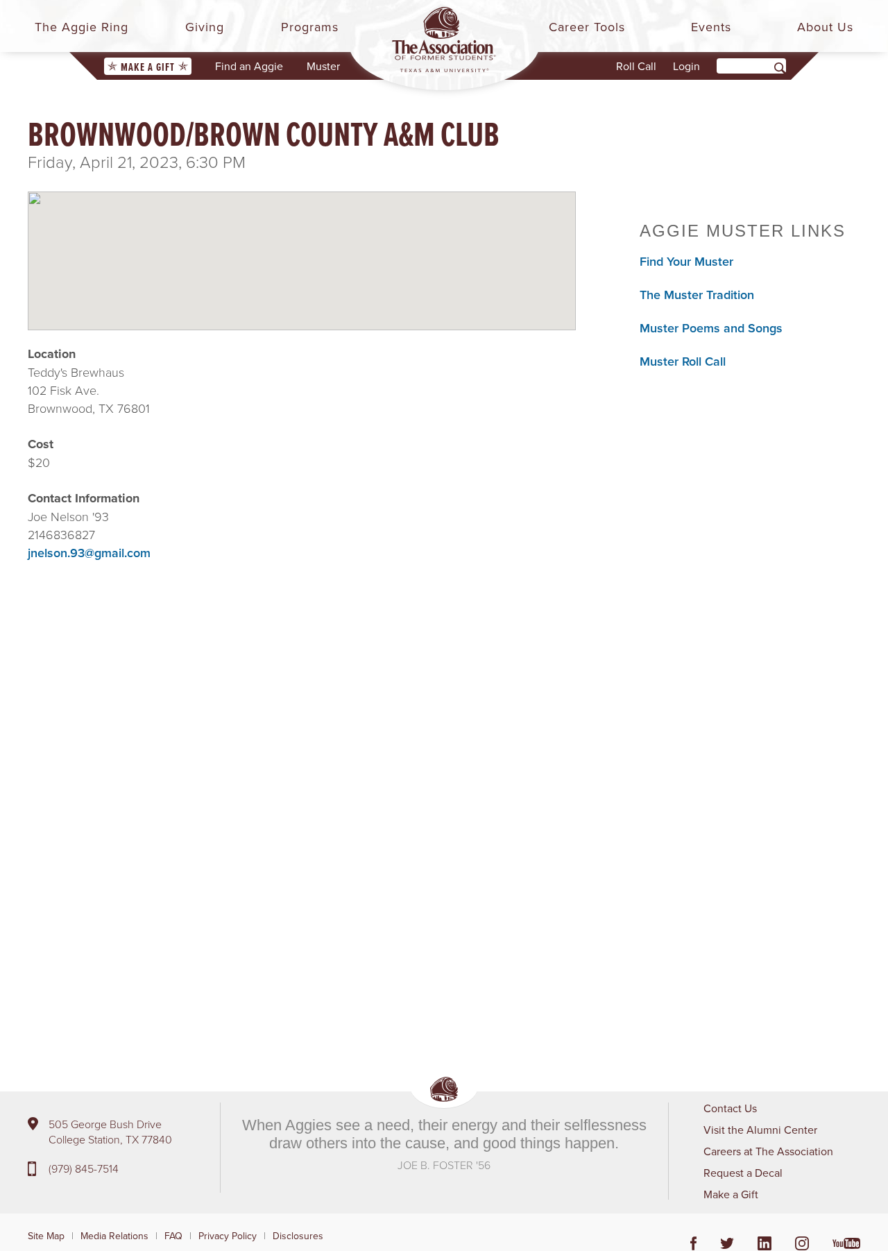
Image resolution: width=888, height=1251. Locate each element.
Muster (323, 66)
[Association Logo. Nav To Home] (444, 39)
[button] (302, 249)
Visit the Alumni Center (760, 1129)
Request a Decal (743, 1172)
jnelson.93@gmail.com (89, 552)
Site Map (46, 1236)
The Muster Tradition (697, 294)
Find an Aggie (249, 66)
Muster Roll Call (683, 361)
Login (686, 66)
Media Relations (114, 1236)
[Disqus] (302, 818)
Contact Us (730, 1108)
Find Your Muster (686, 261)
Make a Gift (148, 67)
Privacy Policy (227, 1236)
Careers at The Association (768, 1151)
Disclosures (298, 1236)
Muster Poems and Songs (711, 328)
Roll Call (636, 66)
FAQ (173, 1236)
